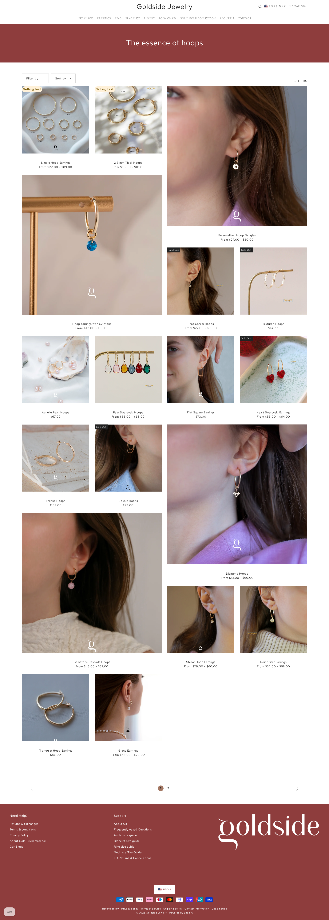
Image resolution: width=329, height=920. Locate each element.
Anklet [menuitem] (149, 18)
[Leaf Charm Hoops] (200, 281)
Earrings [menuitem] (104, 18)
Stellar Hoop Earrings (200, 662)
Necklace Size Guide (128, 852)
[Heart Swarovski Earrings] (273, 369)
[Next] (297, 788)
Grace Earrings (128, 751)
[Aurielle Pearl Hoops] (55, 369)
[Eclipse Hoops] (55, 458)
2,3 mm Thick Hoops (128, 163)
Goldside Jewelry (164, 6)
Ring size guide (124, 847)
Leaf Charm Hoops (201, 324)
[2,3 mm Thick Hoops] (128, 120)
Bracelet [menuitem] (132, 18)
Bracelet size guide (127, 841)
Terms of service (151, 908)
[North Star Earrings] (273, 619)
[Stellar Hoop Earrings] (200, 619)
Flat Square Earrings (201, 412)
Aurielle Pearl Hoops (55, 412)
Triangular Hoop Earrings (56, 751)
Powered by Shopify (181, 912)
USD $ (273, 6)
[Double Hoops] (128, 458)
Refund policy (110, 908)
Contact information (196, 908)
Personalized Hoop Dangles (237, 235)
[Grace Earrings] (128, 707)
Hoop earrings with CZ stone (92, 324)
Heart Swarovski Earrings (273, 412)
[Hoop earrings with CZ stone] (92, 245)
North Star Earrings (273, 662)
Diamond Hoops (237, 574)
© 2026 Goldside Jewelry (151, 912)
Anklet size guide (125, 835)
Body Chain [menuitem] (167, 18)
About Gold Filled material (28, 841)
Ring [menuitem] (118, 18)
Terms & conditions (23, 829)
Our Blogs (16, 847)
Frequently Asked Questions (133, 829)
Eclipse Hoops (55, 501)
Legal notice (219, 908)
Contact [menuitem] (245, 18)
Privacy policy (129, 908)
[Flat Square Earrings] (200, 369)
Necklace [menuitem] (85, 18)
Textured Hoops (273, 324)
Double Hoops (128, 501)
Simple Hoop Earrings (55, 163)
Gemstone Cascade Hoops (91, 662)
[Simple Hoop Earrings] (55, 120)
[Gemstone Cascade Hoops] (92, 583)
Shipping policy (172, 908)
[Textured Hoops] (273, 281)
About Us (120, 824)
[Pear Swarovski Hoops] (128, 369)
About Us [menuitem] (227, 18)
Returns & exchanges (24, 824)
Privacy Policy (19, 835)
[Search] (260, 6)
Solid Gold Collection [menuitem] (198, 18)
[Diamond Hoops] (237, 494)
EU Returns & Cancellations (132, 858)
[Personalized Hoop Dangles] (237, 156)
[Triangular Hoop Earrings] (55, 707)
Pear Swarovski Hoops (128, 412)
